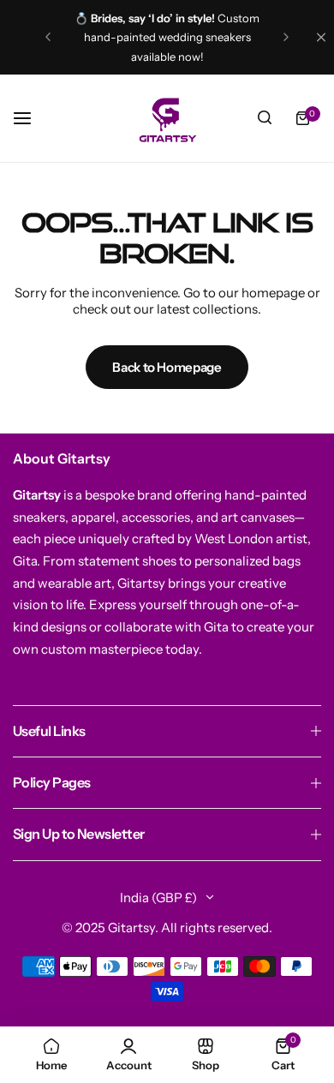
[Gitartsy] (167, 118)
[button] (48, 37)
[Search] (264, 118)
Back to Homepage (166, 367)
